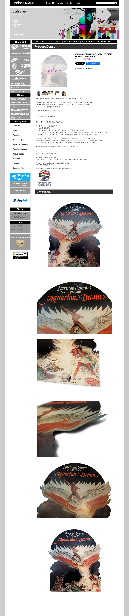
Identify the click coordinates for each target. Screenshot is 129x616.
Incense (16, 159)
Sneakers (17, 135)
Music (15, 130)
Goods (16, 163)
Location (61, 3)
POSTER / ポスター (54, 42)
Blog (53, 3)
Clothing (16, 126)
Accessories (18, 140)
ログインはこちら (20, 217)
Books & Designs (20, 144)
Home (48, 3)
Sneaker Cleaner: (20, 149)
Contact (78, 3)
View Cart (69, 3)
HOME (38, 42)
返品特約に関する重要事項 (84, 69)
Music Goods (18, 154)
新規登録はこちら (20, 213)
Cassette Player (19, 168)
